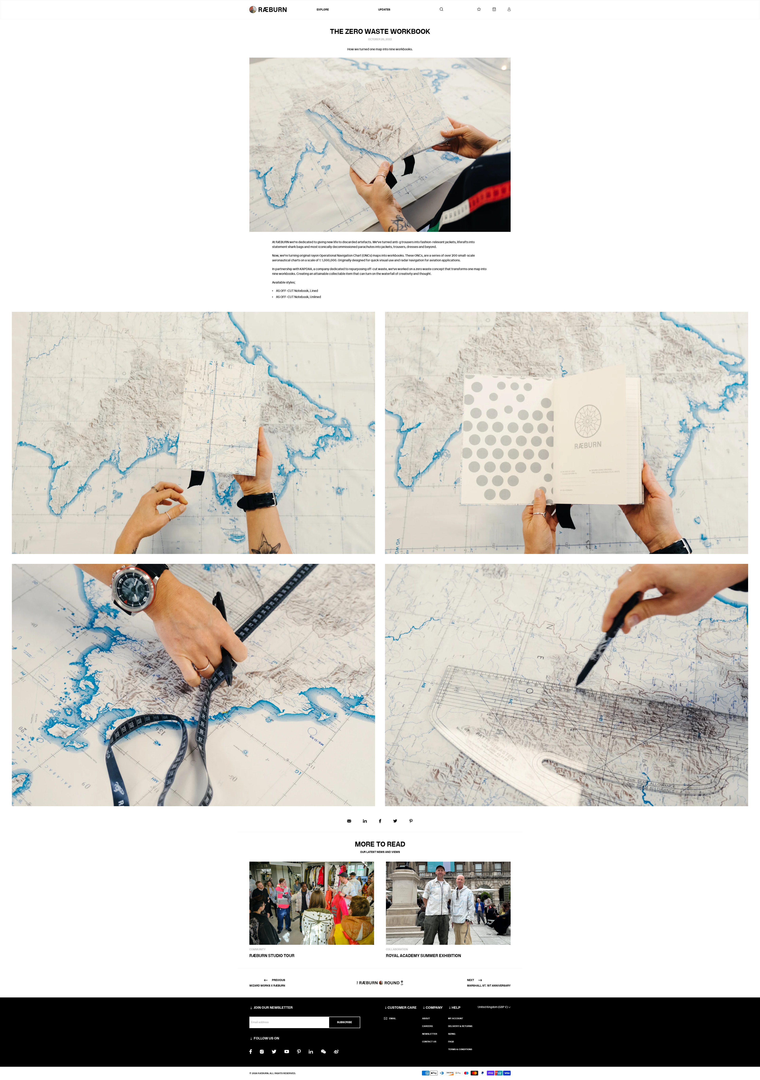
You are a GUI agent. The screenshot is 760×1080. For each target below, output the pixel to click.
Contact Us (429, 1041)
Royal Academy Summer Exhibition (423, 955)
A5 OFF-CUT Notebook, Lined (297, 291)
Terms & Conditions (460, 1049)
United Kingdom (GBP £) (493, 1007)
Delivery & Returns (460, 1026)
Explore (323, 9)
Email (392, 1018)
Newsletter (429, 1033)
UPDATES (384, 9)
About (426, 1018)
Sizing (451, 1033)
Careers (427, 1026)
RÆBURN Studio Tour (271, 955)
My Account (455, 1018)
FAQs (451, 1041)
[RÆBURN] (282, 9)
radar (404, 260)
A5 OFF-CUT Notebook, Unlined (298, 297)
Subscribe (344, 1022)
